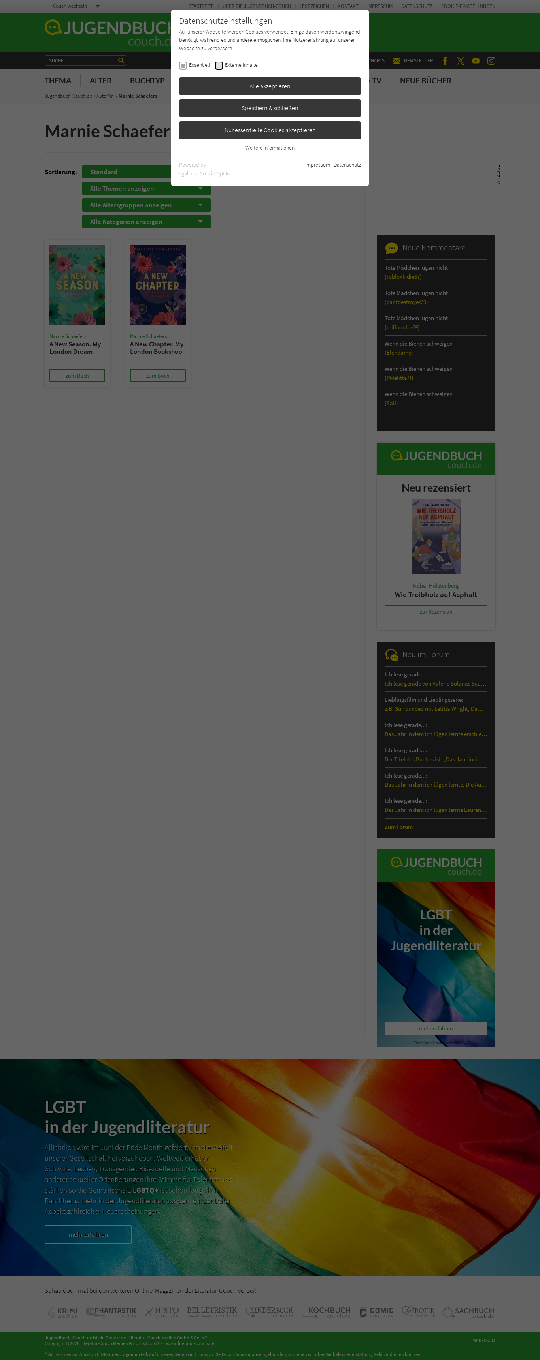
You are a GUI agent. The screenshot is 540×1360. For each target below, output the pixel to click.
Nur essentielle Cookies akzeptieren (270, 130)
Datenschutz (347, 164)
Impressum (317, 164)
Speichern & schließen (270, 108)
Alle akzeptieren (270, 86)
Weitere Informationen (270, 147)
